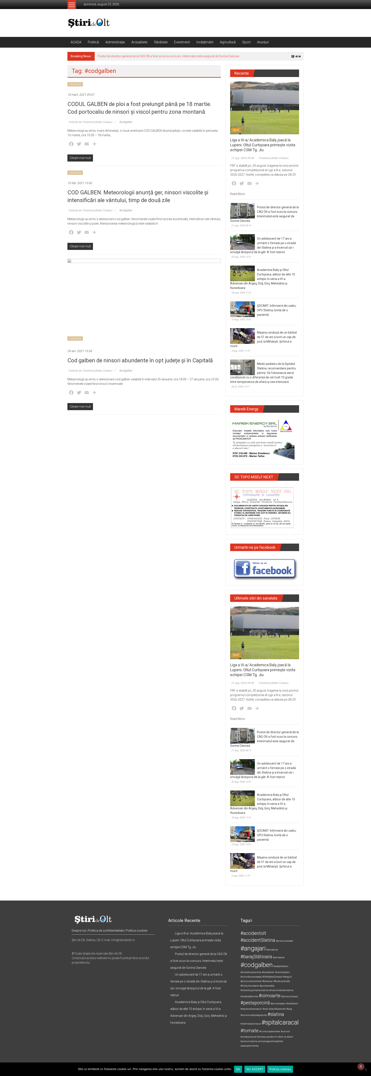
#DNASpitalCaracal (272, 976)
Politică (93, 42)
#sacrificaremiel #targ (280, 1009)
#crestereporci (282, 972)
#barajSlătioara (256, 956)
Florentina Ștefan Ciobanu (274, 158)
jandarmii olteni (275, 1036)
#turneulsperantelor (269, 1031)
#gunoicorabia (267, 985)
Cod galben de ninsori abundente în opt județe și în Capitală (140, 360)
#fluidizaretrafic (282, 981)
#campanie (278, 957)
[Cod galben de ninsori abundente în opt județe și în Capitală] (144, 301)
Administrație (115, 42)
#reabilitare (292, 1003)
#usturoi (285, 1031)
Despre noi (79, 930)
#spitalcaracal (280, 1022)
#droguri (287, 976)
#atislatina (272, 949)
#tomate (249, 1030)
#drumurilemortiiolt (251, 981)
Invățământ (204, 42)
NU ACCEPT (254, 1069)
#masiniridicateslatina (281, 990)
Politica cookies (136, 930)
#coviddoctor (268, 972)
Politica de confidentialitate (106, 930)
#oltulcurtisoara (289, 996)
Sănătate (161, 42)
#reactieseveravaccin (251, 1009)
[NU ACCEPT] (365, 1069)
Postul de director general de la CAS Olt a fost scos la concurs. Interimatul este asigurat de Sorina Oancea (168, 56)
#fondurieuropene (249, 985)
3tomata (261, 1036)
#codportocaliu (280, 966)
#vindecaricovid (248, 1036)
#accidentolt (253, 933)
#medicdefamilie (249, 996)
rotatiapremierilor (249, 1045)
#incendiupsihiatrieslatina (254, 990)
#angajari (253, 948)
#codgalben (125, 122)
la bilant (288, 1036)
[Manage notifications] (360, 1066)
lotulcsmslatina (248, 1041)
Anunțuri (263, 42)
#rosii (265, 1009)
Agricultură (228, 42)
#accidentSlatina (257, 940)
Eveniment (182, 42)
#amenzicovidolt (284, 941)
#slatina (276, 1014)
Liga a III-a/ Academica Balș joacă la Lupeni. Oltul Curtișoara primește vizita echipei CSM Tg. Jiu (262, 145)
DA (238, 1069)
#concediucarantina (250, 972)
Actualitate (139, 42)
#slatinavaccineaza (250, 1023)
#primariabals (278, 1003)
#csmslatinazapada (251, 976)
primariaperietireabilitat (270, 1041)
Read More (237, 194)
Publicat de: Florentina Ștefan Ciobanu (90, 122)
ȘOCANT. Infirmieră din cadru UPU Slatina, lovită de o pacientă (276, 310)
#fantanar (267, 981)
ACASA (76, 42)
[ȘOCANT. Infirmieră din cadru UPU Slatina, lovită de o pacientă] (242, 309)
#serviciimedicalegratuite (253, 1015)
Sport (246, 42)
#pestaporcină (255, 1002)
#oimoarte (269, 995)
